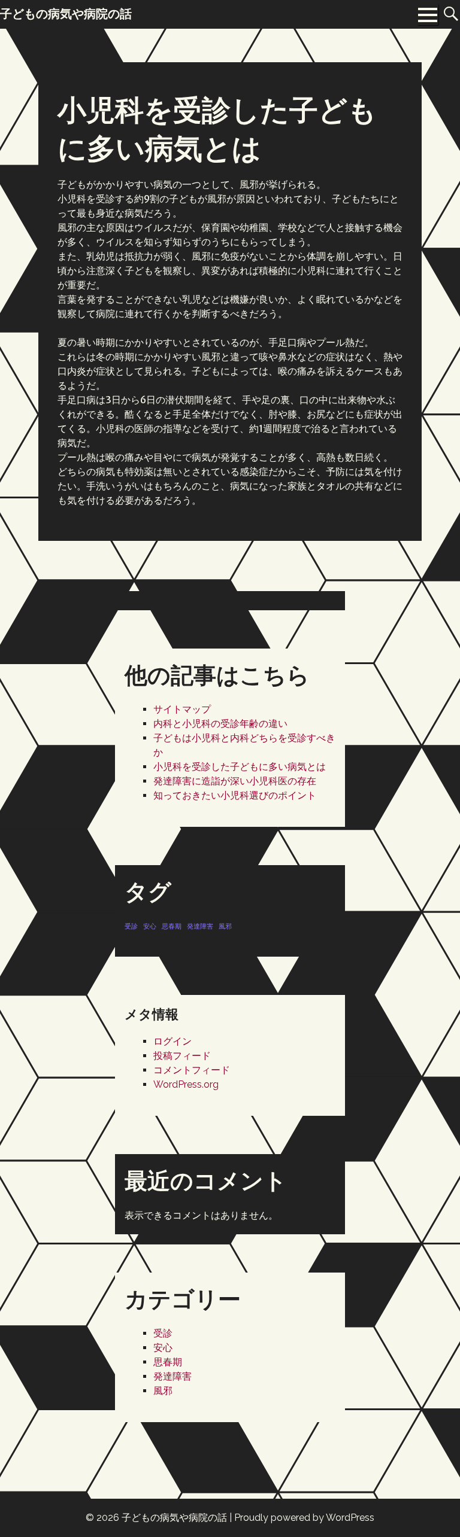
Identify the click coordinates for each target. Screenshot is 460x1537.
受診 (131, 926)
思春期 (171, 926)
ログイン (172, 1041)
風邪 (225, 926)
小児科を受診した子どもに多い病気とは (239, 766)
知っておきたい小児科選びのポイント (234, 795)
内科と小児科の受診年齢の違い (220, 723)
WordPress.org (186, 1084)
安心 (149, 926)
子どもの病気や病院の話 (174, 1517)
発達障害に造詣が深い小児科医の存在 (234, 781)
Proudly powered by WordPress (304, 1517)
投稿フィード (182, 1055)
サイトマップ (182, 709)
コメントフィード (191, 1070)
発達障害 (200, 926)
